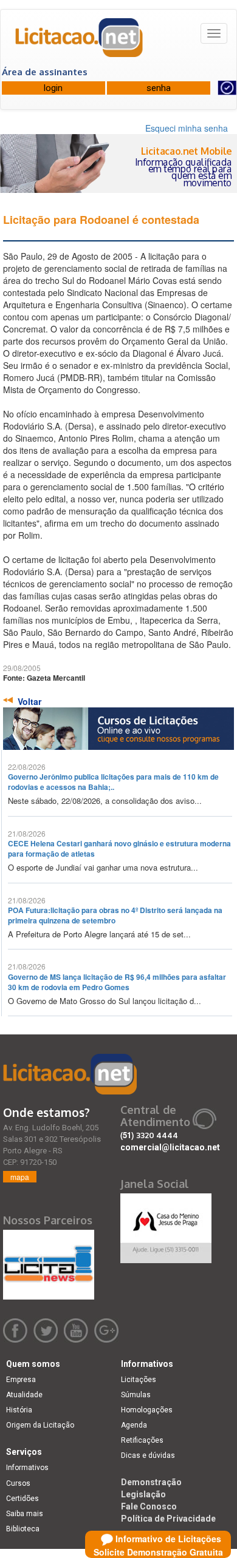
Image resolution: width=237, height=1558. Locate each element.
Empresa (21, 1379)
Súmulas (136, 1395)
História (19, 1410)
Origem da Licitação (40, 1425)
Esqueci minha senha (186, 128)
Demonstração (151, 1482)
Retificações (142, 1440)
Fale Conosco (149, 1506)
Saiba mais (24, 1513)
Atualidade (24, 1395)
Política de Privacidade (168, 1518)
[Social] (165, 1225)
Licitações (138, 1379)
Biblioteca (23, 1529)
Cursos (18, 1483)
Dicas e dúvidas (148, 1455)
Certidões (22, 1498)
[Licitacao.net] (79, 42)
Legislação (143, 1494)
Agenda (134, 1425)
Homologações (147, 1410)
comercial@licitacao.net (170, 1147)
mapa (19, 1177)
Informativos (27, 1467)
